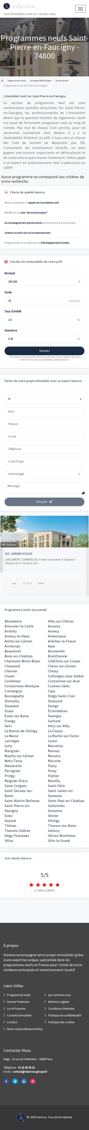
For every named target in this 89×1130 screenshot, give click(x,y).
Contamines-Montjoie (22, 686)
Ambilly (11, 631)
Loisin (52, 741)
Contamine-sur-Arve (64, 681)
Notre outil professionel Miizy (25, 1029)
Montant (10, 273)
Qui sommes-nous (59, 995)
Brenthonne (57, 656)
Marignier (12, 750)
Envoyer (41, 502)
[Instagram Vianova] (33, 1081)
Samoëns (55, 810)
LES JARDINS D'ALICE (18, 554)
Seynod (10, 820)
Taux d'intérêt (13, 311)
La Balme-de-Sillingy (21, 731)
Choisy (53, 671)
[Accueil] (2, 80)
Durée (8, 292)
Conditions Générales (61, 1009)
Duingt (53, 706)
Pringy (10, 775)
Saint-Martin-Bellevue (22, 800)
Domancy (12, 701)
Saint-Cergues (16, 785)
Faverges (55, 716)
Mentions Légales (58, 1002)
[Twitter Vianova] (15, 1081)
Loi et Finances (16, 1009)
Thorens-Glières (17, 830)
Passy (52, 765)
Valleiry (54, 830)
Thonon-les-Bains (62, 825)
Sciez (9, 815)
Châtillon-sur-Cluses (64, 661)
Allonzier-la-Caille (19, 626)
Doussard (55, 701)
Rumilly (54, 780)
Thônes (10, 825)
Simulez (44, 351)
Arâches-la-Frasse (62, 641)
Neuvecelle (13, 765)
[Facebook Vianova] (6, 1081)
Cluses (10, 676)
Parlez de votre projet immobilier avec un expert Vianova (43, 381)
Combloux (13, 681)
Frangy (10, 721)
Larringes (12, 741)
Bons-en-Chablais (19, 656)
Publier (53, 775)
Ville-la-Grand (59, 840)
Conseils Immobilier (19, 1015)
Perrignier (13, 770)
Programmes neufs (18, 995)
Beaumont (13, 651)
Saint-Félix (56, 785)
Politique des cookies (61, 1022)
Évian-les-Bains (17, 716)
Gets (8, 726)
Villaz (9, 840)
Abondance (13, 621)
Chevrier (11, 671)
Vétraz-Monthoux (62, 835)
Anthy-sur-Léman (18, 641)
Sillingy (54, 820)
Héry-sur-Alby (59, 726)
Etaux (9, 711)
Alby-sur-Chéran (60, 621)
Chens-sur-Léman (62, 666)
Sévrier (53, 815)
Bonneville (56, 651)
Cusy (51, 691)
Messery (54, 755)
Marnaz (54, 750)
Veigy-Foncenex (17, 835)
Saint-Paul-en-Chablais (66, 800)
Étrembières (58, 711)
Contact (12, 1022)
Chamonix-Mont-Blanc (22, 661)
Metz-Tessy (13, 760)
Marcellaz (55, 746)
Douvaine (12, 706)
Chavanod (12, 666)
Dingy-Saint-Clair (61, 696)
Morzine (54, 760)
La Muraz (11, 736)
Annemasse (57, 636)
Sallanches (56, 805)
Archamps (12, 646)
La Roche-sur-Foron (63, 736)
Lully (8, 746)
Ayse (51, 646)
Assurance (11, 330)
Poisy (52, 770)
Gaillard (54, 721)
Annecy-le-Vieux (17, 636)
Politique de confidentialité (64, 1015)
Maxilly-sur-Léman (19, 755)
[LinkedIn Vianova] (24, 1081)
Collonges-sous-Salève (66, 676)
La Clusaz (55, 731)
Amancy (54, 626)
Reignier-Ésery (16, 780)
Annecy (53, 631)
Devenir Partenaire (18, 1002)
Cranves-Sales (59, 686)
